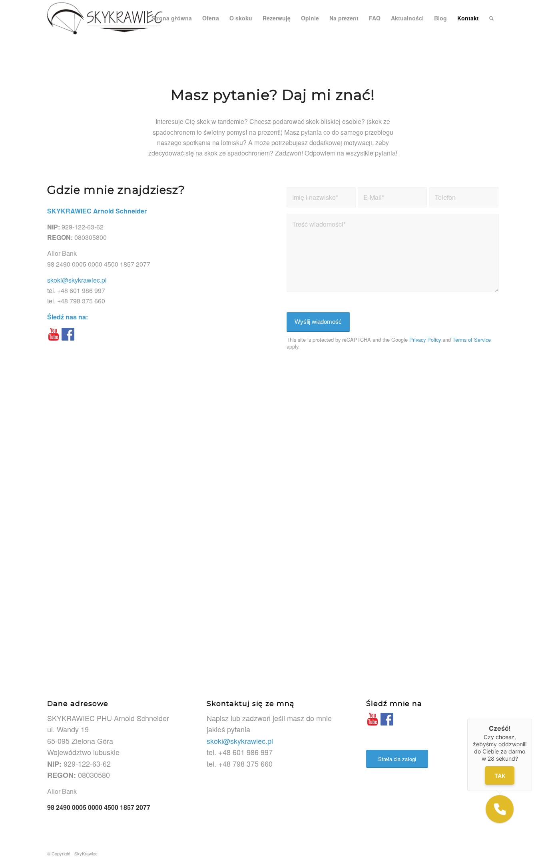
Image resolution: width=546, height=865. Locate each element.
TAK (499, 775)
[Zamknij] (532, 718)
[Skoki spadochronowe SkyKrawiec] (104, 18)
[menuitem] (171, 18)
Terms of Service (471, 339)
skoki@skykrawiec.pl (77, 280)
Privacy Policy (425, 339)
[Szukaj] (491, 18)
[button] (500, 809)
